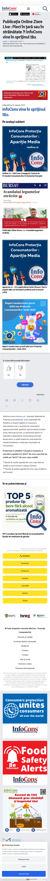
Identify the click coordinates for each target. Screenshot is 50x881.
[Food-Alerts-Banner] (25, 763)
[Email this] (7, 400)
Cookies (25, 650)
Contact (25, 655)
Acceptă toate (24, 874)
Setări (24, 866)
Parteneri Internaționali (25, 668)
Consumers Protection (12, 549)
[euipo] (25, 616)
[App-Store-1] (25, 14)
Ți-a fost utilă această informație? (16, 360)
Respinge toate (23, 859)
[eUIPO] (40, 616)
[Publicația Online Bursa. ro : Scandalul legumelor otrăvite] (25, 205)
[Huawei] (36, 14)
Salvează (25, 385)
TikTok (25, 601)
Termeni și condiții (25, 637)
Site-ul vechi (25, 659)
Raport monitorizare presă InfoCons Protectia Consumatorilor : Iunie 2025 (22, 347)
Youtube (25, 578)
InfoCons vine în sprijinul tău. (23, 112)
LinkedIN (25, 586)
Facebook (25, 563)
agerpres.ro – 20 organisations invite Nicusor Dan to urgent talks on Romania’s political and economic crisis (24, 289)
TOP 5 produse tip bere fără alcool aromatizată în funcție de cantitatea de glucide (23, 535)
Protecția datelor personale (25, 641)
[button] (28, 8)
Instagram (25, 571)
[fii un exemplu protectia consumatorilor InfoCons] (25, 810)
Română (33, 879)
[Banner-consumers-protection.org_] (25, 716)
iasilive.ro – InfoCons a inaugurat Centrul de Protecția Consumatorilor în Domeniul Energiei (22, 174)
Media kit (25, 646)
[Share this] (14, 400)
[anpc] (10, 616)
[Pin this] (38, 400)
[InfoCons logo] (9, 9)
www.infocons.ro (17, 416)
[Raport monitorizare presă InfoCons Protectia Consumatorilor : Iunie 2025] (25, 322)
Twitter (25, 593)
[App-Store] (13, 14)
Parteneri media (25, 664)
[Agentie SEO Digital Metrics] (25, 841)
